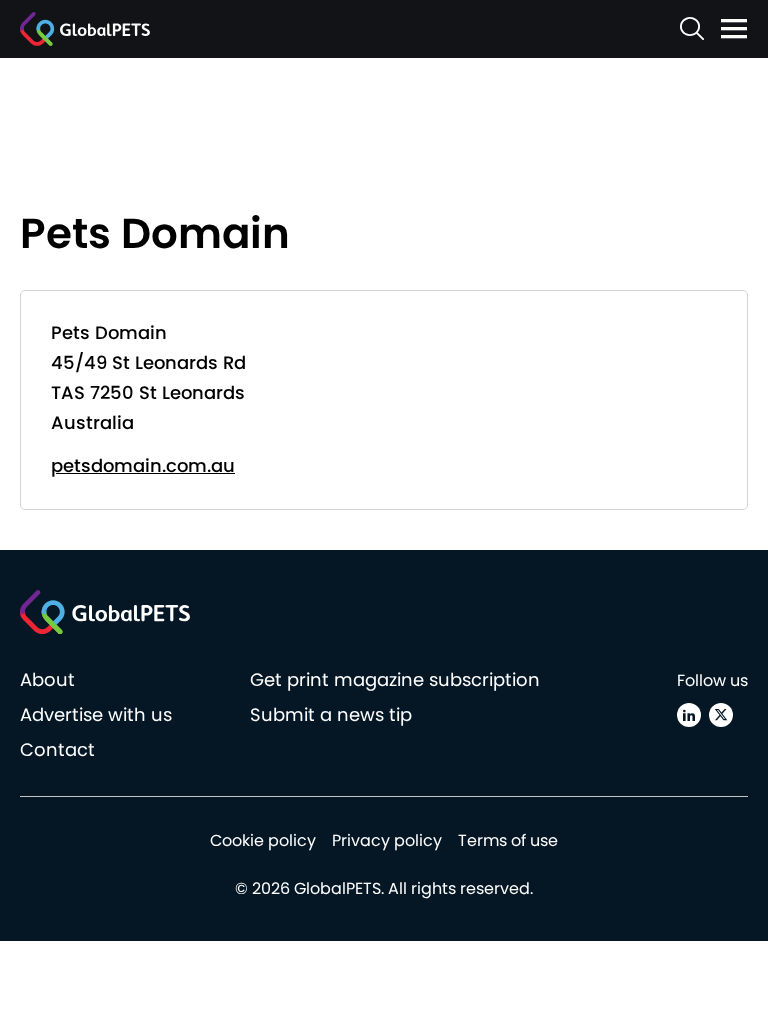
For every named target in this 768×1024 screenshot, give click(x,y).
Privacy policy (387, 840)
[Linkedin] (689, 715)
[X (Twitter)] (721, 715)
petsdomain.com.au (143, 465)
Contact (57, 749)
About (47, 679)
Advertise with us (96, 714)
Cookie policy (263, 840)
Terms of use (508, 840)
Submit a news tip (331, 714)
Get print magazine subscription (395, 679)
